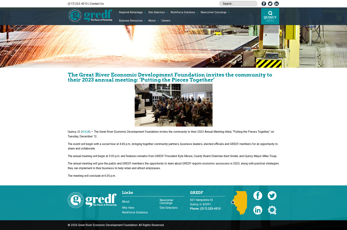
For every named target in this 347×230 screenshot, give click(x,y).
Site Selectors (156, 12)
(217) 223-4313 (78, 3)
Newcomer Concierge (213, 12)
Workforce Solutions (183, 12)
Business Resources (131, 20)
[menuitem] (132, 12)
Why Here (128, 207)
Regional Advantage (131, 12)
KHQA (85, 131)
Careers (165, 20)
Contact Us (97, 3)
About (152, 20)
